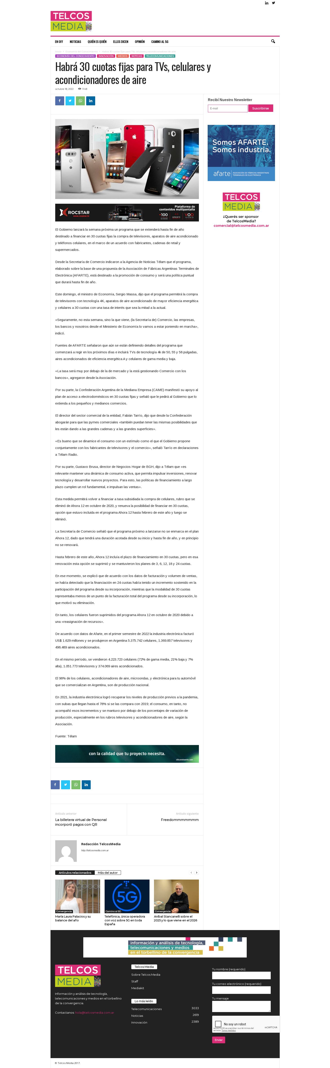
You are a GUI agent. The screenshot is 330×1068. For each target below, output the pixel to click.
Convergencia (64, 911)
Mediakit (137, 988)
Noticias (75, 41)
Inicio (58, 51)
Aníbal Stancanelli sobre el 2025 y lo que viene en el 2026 (175, 918)
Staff (134, 981)
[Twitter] (273, 3)
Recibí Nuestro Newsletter (230, 100)
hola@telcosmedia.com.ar (94, 1012)
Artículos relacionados (75, 872)
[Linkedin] (267, 3)
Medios (122, 56)
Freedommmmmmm (180, 820)
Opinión (140, 41)
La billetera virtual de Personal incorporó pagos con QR (81, 822)
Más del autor (108, 872)
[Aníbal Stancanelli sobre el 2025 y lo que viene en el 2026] (176, 896)
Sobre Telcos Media (145, 974)
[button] (273, 41)
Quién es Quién (97, 41)
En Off (59, 41)
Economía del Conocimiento (82, 51)
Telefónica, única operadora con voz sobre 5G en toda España (125, 920)
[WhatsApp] (80, 100)
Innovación (106, 56)
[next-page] (196, 872)
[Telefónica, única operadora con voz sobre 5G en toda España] (127, 896)
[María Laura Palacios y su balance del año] (77, 896)
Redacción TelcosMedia (101, 844)
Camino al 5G (159, 41)
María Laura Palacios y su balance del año (73, 918)
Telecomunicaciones (160, 56)
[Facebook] (59, 100)
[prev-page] (191, 872)
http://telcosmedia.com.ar (95, 850)
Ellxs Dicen (120, 41)
